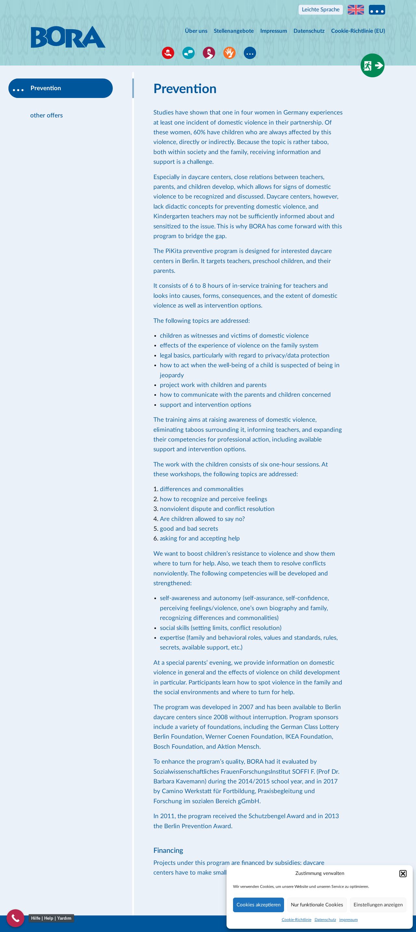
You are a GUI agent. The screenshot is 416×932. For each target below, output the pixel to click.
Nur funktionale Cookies (317, 904)
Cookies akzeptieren (258, 904)
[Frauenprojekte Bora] (68, 30)
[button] (403, 873)
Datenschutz (325, 920)
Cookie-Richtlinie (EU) (358, 31)
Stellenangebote (234, 31)
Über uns (196, 31)
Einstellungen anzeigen (378, 904)
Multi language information (377, 10)
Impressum (273, 31)
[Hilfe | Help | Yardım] (15, 918)
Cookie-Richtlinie (296, 920)
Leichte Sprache (321, 9)
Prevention (46, 88)
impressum (348, 920)
